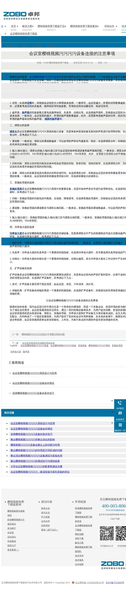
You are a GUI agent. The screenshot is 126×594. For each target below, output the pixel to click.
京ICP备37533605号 (115, 583)
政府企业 (45, 508)
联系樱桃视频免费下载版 (83, 510)
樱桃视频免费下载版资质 (83, 519)
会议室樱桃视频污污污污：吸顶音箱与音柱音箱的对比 (40, 472)
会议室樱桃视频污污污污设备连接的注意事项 (83, 46)
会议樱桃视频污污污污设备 (63, 345)
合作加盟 (79, 564)
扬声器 (26, 352)
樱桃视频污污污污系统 (99, 345)
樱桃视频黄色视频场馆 (16, 513)
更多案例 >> (13, 550)
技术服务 (79, 560)
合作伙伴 (45, 521)
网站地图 (79, 534)
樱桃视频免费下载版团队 (83, 549)
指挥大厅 (11, 545)
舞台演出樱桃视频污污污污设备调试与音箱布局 (36, 455)
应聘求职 (45, 525)
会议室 (10, 532)
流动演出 (11, 537)
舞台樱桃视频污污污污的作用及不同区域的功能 (36, 450)
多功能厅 (11, 528)
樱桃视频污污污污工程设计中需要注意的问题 (43, 334)
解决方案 (79, 543)
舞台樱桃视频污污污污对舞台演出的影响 (33, 439)
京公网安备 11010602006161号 (89, 583)
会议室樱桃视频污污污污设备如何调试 (33, 383)
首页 (25, 46)
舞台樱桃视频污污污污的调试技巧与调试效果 (35, 461)
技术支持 (37, 46)
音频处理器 (117, 345)
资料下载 (79, 538)
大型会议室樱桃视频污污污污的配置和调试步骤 (36, 466)
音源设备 (82, 345)
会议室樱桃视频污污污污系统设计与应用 (34, 373)
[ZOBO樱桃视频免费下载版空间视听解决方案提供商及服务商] (21, 18)
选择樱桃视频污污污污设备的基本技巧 (33, 393)
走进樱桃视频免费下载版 (23, 35)
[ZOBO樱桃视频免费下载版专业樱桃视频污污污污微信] (107, 533)
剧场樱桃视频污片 (16, 520)
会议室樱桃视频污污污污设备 (35, 345)
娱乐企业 (45, 512)
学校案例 (11, 541)
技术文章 (51, 46)
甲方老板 (45, 517)
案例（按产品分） (49, 530)
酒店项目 (11, 524)
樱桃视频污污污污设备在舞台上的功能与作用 (35, 445)
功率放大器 (15, 352)
